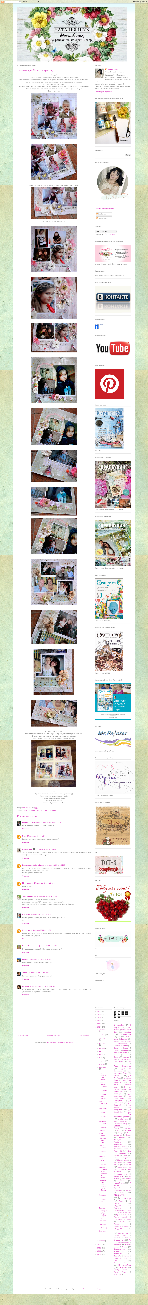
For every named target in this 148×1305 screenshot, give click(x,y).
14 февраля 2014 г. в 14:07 (51, 822)
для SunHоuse (123, 1119)
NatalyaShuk (27, 849)
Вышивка (126, 1055)
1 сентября (119, 1025)
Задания (118, 1126)
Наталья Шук (99, 324)
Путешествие (118, 1219)
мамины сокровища (122, 1158)
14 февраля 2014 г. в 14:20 (37, 836)
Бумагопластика (122, 1043)
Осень (122, 1192)
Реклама (121, 1222)
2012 (99, 1248)
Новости (122, 1181)
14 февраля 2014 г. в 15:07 (41, 914)
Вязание (117, 1057)
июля (101, 1051)
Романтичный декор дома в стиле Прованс (102, 1186)
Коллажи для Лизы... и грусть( (102, 1160)
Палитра (127, 1198)
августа (102, 1048)
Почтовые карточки (124, 1212)
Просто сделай (120, 1217)
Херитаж (126, 1256)
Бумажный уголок (121, 1046)
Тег (130, 1240)
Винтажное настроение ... (103, 1234)
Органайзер (118, 1190)
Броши (116, 1041)
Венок (116, 1048)
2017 (99, 1017)
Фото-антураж (119, 1249)
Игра (118, 1130)
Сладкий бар (123, 1233)
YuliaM (25, 973)
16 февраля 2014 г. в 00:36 (44, 986)
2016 (99, 1021)
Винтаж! (102, 1130)
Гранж (115, 1059)
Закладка (128, 1128)
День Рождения (29, 810)
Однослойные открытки (121, 1188)
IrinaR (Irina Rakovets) (31, 822)
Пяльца (128, 1219)
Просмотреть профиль (103, 92)
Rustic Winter (120, 1272)
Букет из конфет (126, 1041)
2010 (99, 1254)
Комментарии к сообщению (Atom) (60, 1042)
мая (101, 1058)
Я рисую (123, 1267)
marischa (25, 959)
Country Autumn (120, 1270)
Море (122, 1169)
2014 (99, 1027)
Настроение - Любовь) (103, 1226)
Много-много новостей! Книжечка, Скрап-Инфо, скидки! (103, 1090)
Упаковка (117, 1244)
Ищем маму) (102, 1134)
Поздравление (119, 1210)
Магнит (116, 1156)
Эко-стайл (127, 1263)
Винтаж (125, 1050)
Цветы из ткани (120, 1258)
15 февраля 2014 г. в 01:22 (38, 973)
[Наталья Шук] (97, 328)
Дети (125, 1073)
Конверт (122, 1137)
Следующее (23, 1035)
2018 (99, 1014)
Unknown (26, 930)
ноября (102, 1035)
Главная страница (53, 1035)
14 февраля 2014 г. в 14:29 (55, 865)
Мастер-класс (122, 1160)
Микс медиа (118, 1162)
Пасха (121, 1201)
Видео (125, 1048)
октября (102, 1038)
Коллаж (44, 810)
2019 (99, 1011)
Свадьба (118, 1228)
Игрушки (128, 1130)
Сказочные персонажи (122, 1231)
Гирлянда (125, 1057)
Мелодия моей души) (102, 1140)
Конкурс (117, 1140)
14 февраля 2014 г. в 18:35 (40, 959)
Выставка (117, 1055)
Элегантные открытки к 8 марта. (102, 1075)
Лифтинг (122, 1153)
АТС (119, 1037)
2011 (99, 1251)
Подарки (118, 1206)
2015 (99, 1024)
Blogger (99, 1289)
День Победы (119, 1061)
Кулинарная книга (121, 1149)
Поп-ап (129, 1210)
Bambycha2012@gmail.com (33, 865)
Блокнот (124, 1039)
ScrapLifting (118, 1274)
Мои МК (127, 1165)
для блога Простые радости (122, 1085)
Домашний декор (120, 1123)
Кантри (120, 1133)
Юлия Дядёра (27, 883)
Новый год (119, 1183)
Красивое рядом (120, 1146)
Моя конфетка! (103, 1103)
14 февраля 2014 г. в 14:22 (46, 849)
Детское (117, 1075)
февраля (102, 1067)
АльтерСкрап (126, 1034)
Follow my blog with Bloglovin (104, 208)
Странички (52, 810)
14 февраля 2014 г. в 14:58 (46, 896)
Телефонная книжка (123, 1242)
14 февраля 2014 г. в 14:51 (44, 883)
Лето (129, 1151)
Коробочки (118, 1144)
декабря (102, 1030)
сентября (102, 1043)
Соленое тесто (120, 1235)
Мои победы (122, 1167)
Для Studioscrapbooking (122, 1115)
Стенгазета (117, 1237)
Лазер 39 (118, 1151)
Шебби (117, 1260)
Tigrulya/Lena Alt (29, 896)
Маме (125, 1156)
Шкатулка (117, 1263)
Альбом (127, 1032)
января (102, 1241)
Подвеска (117, 1208)
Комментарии (103, 218)
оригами (128, 1190)
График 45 (125, 1059)
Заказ (38, 810)
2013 (99, 1245)
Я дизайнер (124, 1265)
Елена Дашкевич (29, 946)
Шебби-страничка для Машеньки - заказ (103, 1172)
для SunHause (120, 1121)
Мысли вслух (119, 1176)
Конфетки (117, 1142)
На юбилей (127, 1179)
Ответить (25, 829)
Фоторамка (118, 1254)
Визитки (116, 1050)
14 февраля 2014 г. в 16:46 (47, 946)
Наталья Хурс (28, 986)
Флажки (125, 1247)
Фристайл (117, 1256)
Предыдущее (84, 1035)
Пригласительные (122, 1215)
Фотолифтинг (119, 1251)
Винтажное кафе (120, 1052)
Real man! (102, 1221)
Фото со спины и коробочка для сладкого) (103, 1213)
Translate (112, 234)
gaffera (84, 1289)
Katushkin (26, 914)
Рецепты (117, 1224)
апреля (102, 1061)
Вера (24, 836)
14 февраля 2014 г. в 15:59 (41, 930)
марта (101, 1064)
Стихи (126, 1237)
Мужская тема (120, 1174)
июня (101, 1054)
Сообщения (102, 214)
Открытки (119, 1195)
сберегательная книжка (121, 1226)
